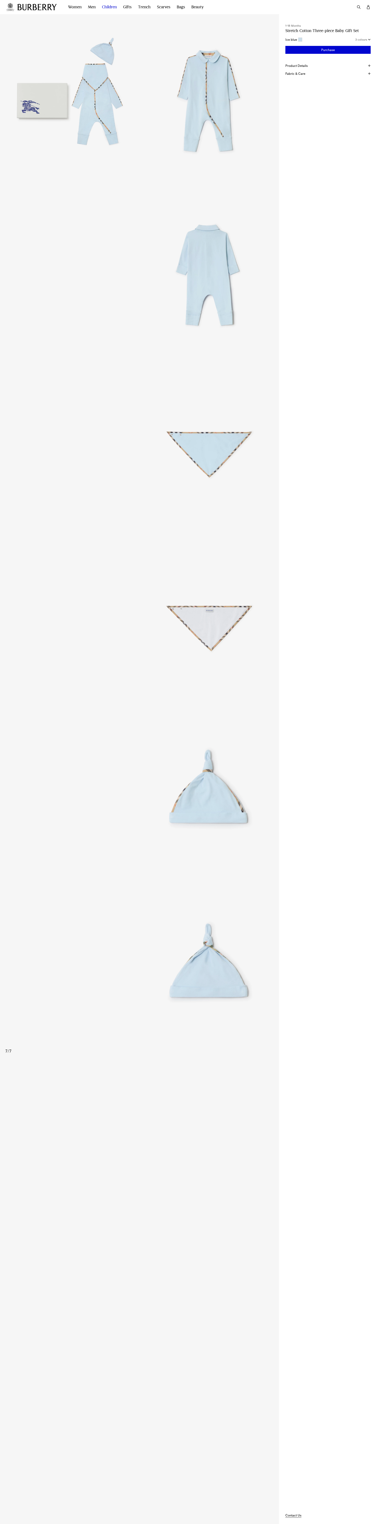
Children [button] (109, 7)
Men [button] (92, 7)
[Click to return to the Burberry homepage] (38, 7)
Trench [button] (144, 7)
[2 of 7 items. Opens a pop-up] (209, 101)
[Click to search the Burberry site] (358, 7)
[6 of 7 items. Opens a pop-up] (139, 798)
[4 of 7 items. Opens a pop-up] (139, 450)
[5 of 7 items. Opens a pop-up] (139, 624)
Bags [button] (181, 7)
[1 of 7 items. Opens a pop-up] (70, 101)
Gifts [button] (127, 7)
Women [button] (75, 7)
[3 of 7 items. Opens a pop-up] (139, 276)
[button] (328, 50)
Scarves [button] (163, 7)
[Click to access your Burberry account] (368, 7)
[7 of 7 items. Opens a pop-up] (139, 973)
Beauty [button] (197, 7)
